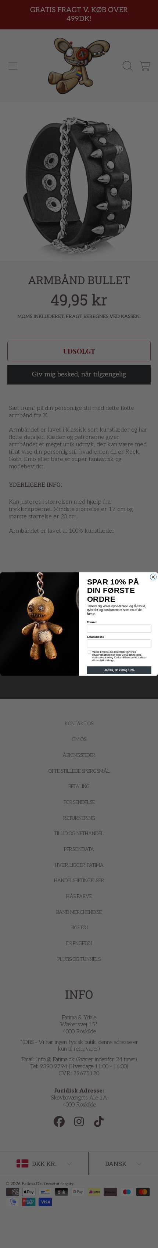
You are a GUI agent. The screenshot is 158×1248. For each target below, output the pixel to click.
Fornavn (92, 622)
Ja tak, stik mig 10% (119, 670)
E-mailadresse (95, 637)
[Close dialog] (153, 577)
